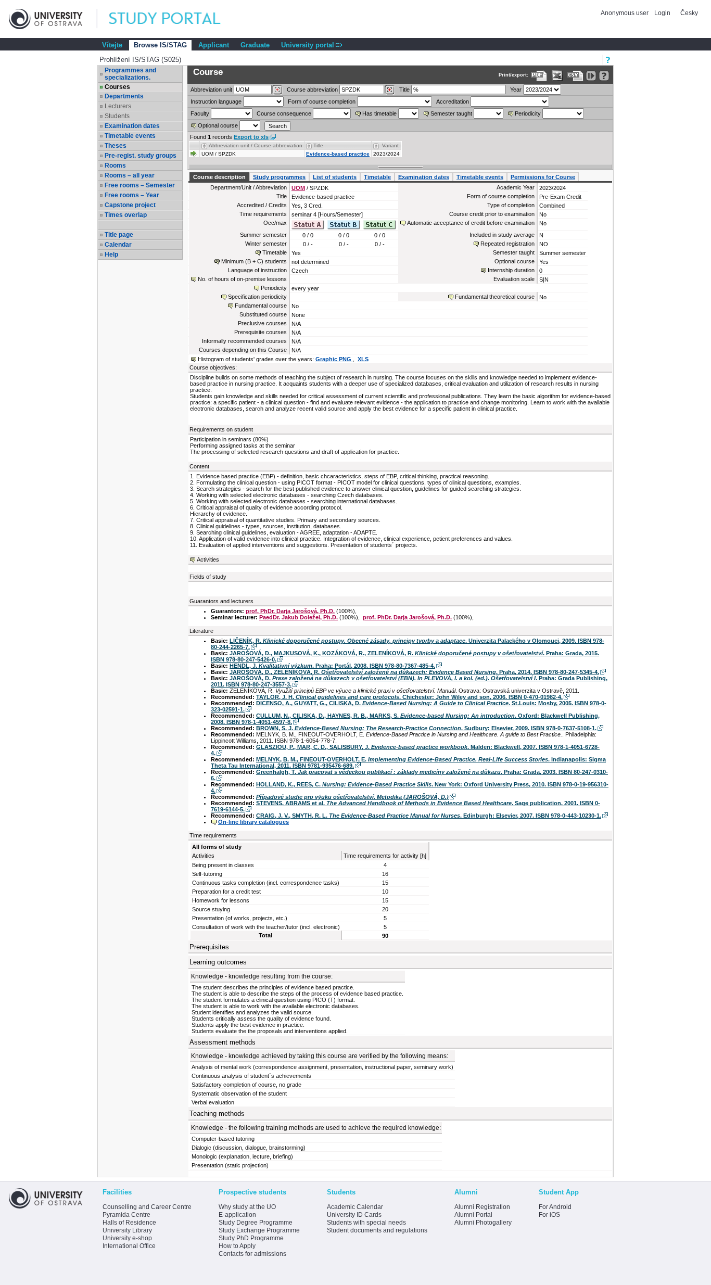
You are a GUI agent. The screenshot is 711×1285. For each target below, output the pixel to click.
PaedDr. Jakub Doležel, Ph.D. (298, 617)
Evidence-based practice (338, 154)
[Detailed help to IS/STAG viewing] (604, 75)
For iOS (549, 1214)
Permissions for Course (543, 177)
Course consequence (284, 113)
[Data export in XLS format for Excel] (557, 75)
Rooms (115, 165)
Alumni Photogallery (483, 1222)
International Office (129, 1246)
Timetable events (130, 135)
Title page (119, 234)
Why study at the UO (247, 1207)
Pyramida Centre (126, 1214)
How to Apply (237, 1246)
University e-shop (127, 1238)
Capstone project (130, 205)
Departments (124, 96)
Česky (689, 13)
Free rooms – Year (132, 195)
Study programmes (279, 177)
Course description (219, 177)
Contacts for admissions (252, 1253)
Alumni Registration (482, 1207)
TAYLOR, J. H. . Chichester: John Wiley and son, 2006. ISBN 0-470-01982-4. (409, 697)
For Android (555, 1207)
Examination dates (132, 126)
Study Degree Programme (256, 1222)
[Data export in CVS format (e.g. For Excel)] (575, 75)
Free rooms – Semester (140, 185)
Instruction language (216, 101)
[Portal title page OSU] (174, 19)
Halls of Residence (129, 1222)
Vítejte (112, 45)
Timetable (377, 177)
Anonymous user (625, 13)
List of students (335, 177)
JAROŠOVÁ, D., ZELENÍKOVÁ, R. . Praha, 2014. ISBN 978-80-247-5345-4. (414, 672)
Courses (117, 87)
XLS (363, 359)
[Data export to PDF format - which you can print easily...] (539, 75)
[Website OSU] (53, 19)
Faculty (200, 113)
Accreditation (452, 101)
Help (111, 254)
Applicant (213, 45)
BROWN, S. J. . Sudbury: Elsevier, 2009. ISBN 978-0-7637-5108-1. (426, 728)
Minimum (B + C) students (254, 261)
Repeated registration (507, 243)
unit (211, 89)
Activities (208, 559)
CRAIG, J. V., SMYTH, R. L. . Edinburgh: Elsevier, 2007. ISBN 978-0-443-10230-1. (428, 815)
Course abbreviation (312, 89)
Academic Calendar (355, 1207)
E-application (237, 1214)
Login (662, 13)
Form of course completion (321, 101)
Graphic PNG (334, 359)
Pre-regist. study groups (140, 155)
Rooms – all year (130, 175)
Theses (115, 145)
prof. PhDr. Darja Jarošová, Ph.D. (290, 611)
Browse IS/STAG (160, 45)
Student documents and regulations (377, 1230)
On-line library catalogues (253, 822)
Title (404, 89)
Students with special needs (366, 1222)
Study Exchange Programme (259, 1230)
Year (516, 89)
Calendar (118, 244)
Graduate (255, 45)
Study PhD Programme (251, 1238)
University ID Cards (354, 1214)
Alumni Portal (473, 1214)
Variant (390, 145)
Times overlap (126, 215)
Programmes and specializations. (130, 74)
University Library (127, 1230)
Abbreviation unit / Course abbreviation (255, 145)
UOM (298, 188)
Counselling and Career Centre (147, 1207)
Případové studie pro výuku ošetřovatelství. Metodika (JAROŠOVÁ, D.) (352, 797)
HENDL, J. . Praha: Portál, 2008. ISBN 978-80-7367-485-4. (332, 666)
